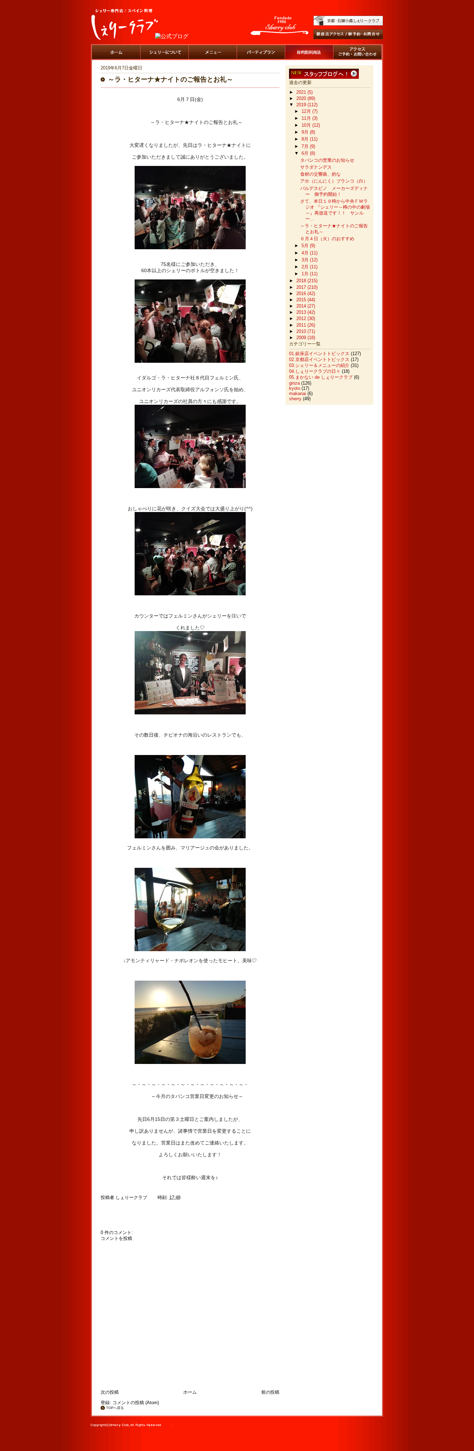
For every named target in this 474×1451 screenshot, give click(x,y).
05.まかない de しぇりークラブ (321, 377)
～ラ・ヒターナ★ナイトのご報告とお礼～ (170, 79)
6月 (306, 153)
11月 (307, 118)
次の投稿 (110, 1392)
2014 (301, 306)
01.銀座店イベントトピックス (319, 353)
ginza (294, 383)
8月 (306, 139)
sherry (295, 398)
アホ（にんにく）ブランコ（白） (334, 181)
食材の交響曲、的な (320, 174)
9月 (306, 132)
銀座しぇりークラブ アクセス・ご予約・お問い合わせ (357, 52)
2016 (301, 293)
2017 (301, 287)
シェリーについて (164, 52)
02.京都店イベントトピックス (319, 359)
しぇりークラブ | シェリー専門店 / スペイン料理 (124, 24)
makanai (297, 393)
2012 (301, 318)
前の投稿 (270, 1392)
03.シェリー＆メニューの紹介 (319, 365)
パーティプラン (261, 52)
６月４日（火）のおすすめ (327, 238)
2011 (301, 325)
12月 (307, 111)
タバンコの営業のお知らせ (327, 160)
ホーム (116, 52)
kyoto (294, 388)
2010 (301, 331)
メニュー (213, 52)
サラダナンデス (316, 167)
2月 (306, 266)
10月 (307, 125)
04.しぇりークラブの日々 (314, 371)
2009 (301, 337)
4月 (306, 252)
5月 (306, 245)
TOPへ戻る (115, 1408)
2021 (301, 92)
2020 (301, 98)
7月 (306, 146)
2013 (301, 312)
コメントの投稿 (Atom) (135, 1402)
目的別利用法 (309, 52)
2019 (301, 104)
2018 (301, 280)
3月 (306, 259)
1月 (306, 273)
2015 (301, 299)
